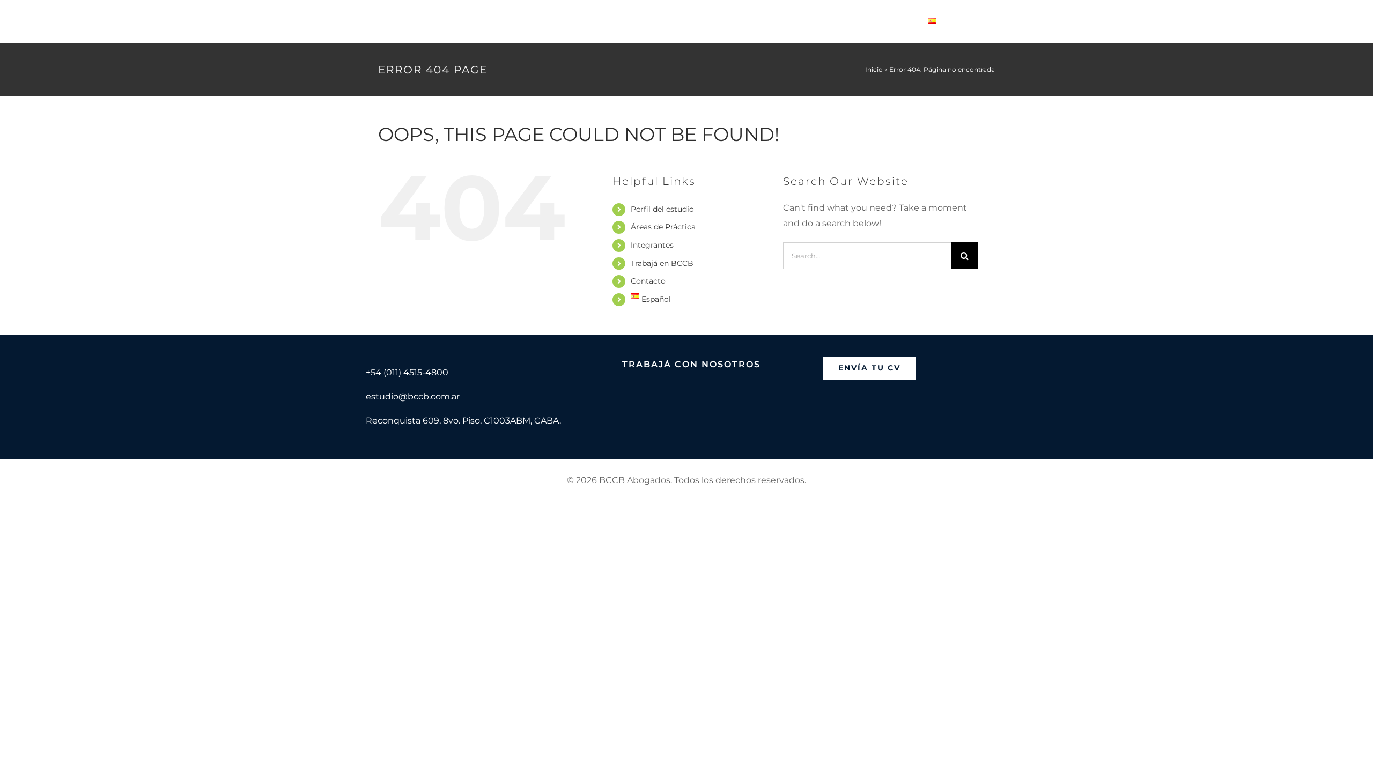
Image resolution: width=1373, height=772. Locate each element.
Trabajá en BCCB (662, 263)
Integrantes (652, 245)
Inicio (874, 69)
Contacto (648, 281)
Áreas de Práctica (663, 227)
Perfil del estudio (662, 209)
